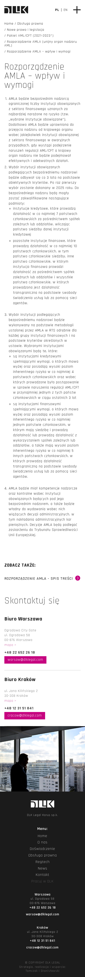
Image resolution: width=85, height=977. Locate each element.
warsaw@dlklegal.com (25, 659)
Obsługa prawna (42, 855)
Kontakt (42, 875)
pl (57, 10)
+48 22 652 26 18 (19, 652)
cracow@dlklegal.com (25, 715)
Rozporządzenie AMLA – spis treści (42, 580)
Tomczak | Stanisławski (43, 971)
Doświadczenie (42, 849)
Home (42, 836)
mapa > (10, 645)
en (66, 10)
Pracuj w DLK (42, 881)
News (42, 868)
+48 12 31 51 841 (19, 708)
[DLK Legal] (16, 10)
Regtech (43, 862)
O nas (42, 842)
